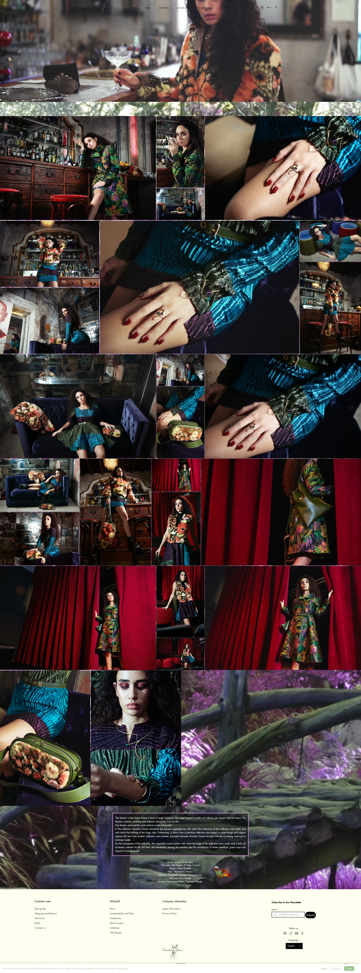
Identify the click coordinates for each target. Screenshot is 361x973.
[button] (148, 8)
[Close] (357, 968)
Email (275, 909)
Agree (349, 968)
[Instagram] (291, 933)
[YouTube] (296, 933)
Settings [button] (324, 968)
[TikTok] (302, 933)
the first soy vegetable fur (173, 828)
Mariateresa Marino (183, 871)
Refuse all (336, 968)
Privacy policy (122, 968)
